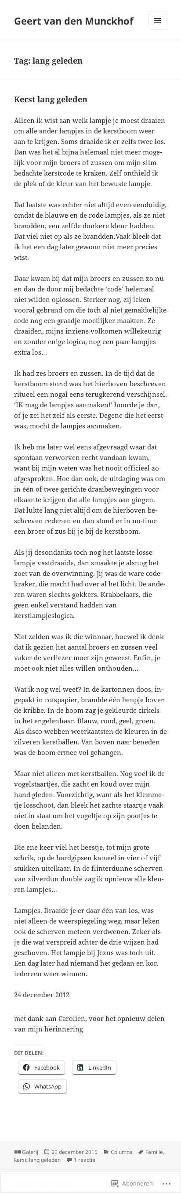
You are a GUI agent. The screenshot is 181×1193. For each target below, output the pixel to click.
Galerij (30, 1152)
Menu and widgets (158, 29)
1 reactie (84, 1160)
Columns (121, 1152)
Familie (154, 1152)
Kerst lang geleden (50, 99)
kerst (20, 1160)
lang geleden (45, 1160)
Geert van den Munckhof (74, 20)
